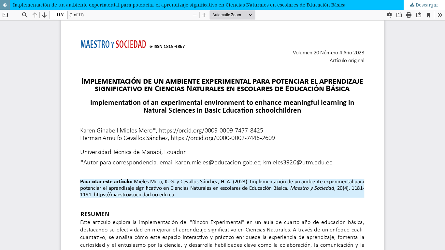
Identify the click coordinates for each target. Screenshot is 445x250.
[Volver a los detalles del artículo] (5, 5)
